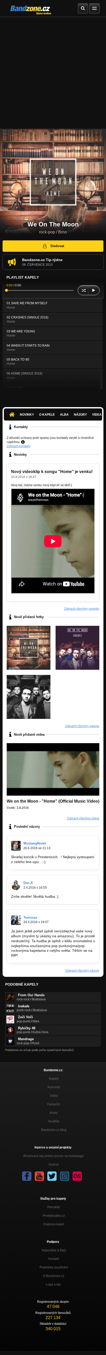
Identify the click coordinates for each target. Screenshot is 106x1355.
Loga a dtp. (53, 1284)
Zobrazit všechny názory (82, 970)
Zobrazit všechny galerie (82, 726)
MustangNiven (34, 843)
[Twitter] (52, 1176)
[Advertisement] (53, 73)
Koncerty (54, 1087)
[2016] (28, 697)
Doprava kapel (53, 1224)
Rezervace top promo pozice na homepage (53, 1156)
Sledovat (57, 246)
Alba (64, 414)
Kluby (54, 1113)
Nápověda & (54, 1250)
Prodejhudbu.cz (54, 1215)
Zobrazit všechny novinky (81, 609)
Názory (80, 414)
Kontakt (53, 1259)
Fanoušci (53, 1104)
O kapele (47, 414)
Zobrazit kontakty (18, 446)
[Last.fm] (77, 1176)
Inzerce (54, 1164)
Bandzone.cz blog (53, 1130)
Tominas (30, 917)
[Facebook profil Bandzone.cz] (26, 1176)
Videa (54, 1096)
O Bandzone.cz (53, 1276)
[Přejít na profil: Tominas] (16, 920)
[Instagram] (64, 1176)
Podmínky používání (54, 1267)
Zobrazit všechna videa (83, 818)
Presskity (53, 1207)
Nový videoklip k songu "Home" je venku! (52, 471)
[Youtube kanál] (39, 1176)
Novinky (27, 414)
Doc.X (28, 883)
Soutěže (53, 1121)
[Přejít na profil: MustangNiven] (16, 846)
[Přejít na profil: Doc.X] (16, 885)
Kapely (54, 1078)
